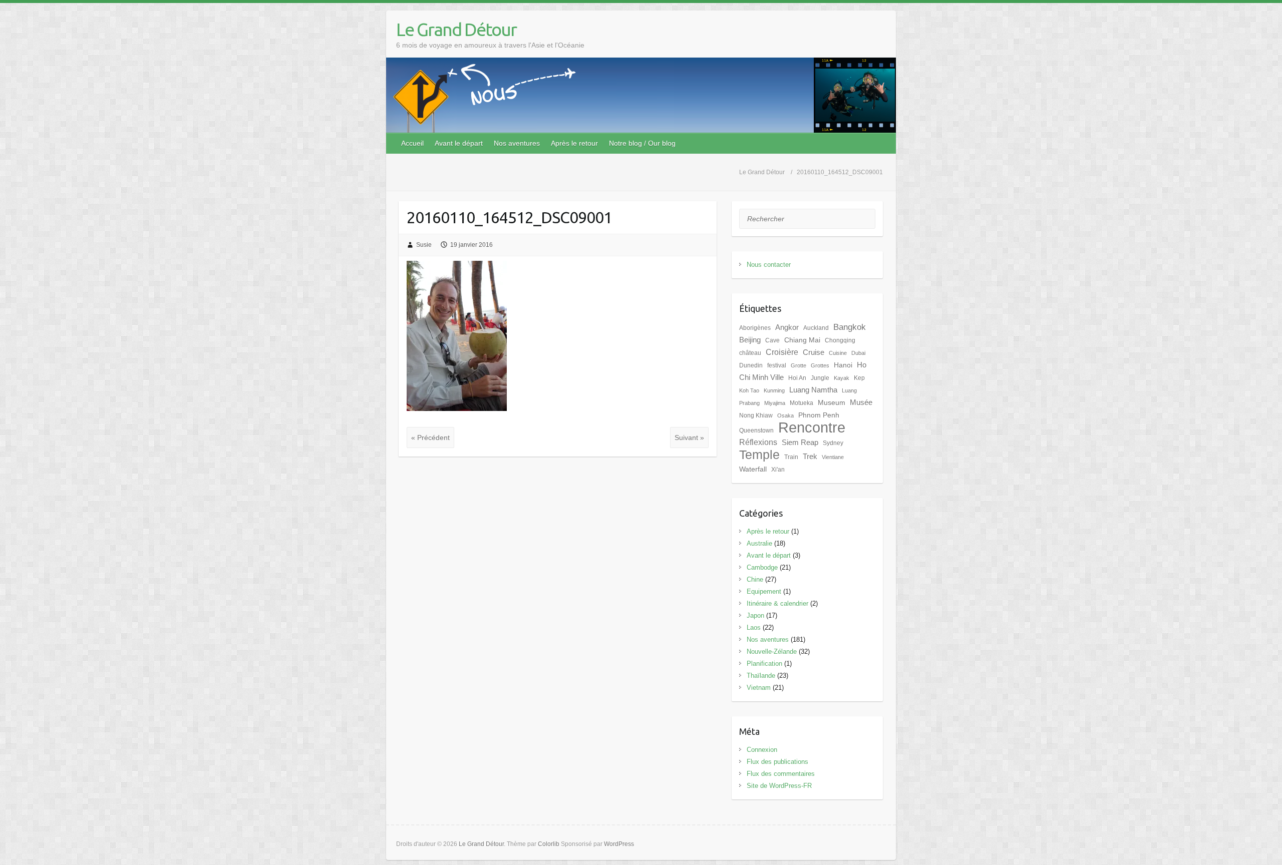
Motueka (801, 402)
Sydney (833, 443)
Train (791, 457)
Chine (755, 579)
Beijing (750, 340)
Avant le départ (459, 143)
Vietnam (759, 687)
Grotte (798, 365)
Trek (810, 457)
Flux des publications (777, 761)
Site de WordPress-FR (779, 785)
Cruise (813, 352)
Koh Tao (749, 390)
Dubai (858, 353)
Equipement (764, 591)
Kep (859, 377)
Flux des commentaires (781, 773)
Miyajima (774, 403)
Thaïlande (761, 675)
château (750, 352)
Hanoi (843, 365)
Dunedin (751, 365)
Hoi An (797, 377)
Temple (759, 455)
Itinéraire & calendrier (777, 603)
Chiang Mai (802, 340)
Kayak (841, 378)
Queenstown (756, 430)
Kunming (774, 390)
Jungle (820, 377)
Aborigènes (755, 327)
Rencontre (811, 427)
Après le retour (574, 143)
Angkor (787, 327)
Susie (424, 244)
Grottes (820, 365)
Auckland (816, 327)
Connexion (762, 749)
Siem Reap (800, 443)
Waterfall (753, 469)
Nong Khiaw (756, 415)
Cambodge (762, 567)
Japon (755, 615)
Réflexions (758, 442)
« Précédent (430, 438)
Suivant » (689, 438)
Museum (831, 402)
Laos (754, 627)
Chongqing (840, 340)
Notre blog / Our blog (642, 143)
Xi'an (778, 469)
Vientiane (833, 457)
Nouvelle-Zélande (772, 651)
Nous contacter (769, 264)
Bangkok (849, 327)
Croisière (782, 352)
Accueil (412, 143)
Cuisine (838, 353)
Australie (759, 543)
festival (776, 365)
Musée (861, 402)
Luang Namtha (813, 390)
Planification (764, 663)
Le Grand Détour (456, 29)
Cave (772, 340)
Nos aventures (517, 143)
